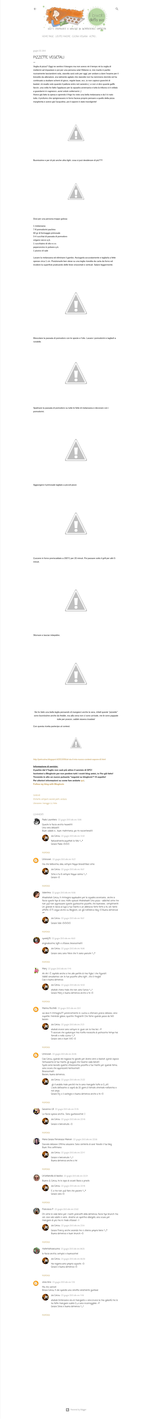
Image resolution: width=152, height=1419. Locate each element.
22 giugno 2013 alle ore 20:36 (64, 1054)
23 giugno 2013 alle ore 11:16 (63, 1282)
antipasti (44, 799)
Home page (48, 36)
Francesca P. (47, 1209)
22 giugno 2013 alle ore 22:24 (76, 1176)
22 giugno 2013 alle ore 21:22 (73, 1080)
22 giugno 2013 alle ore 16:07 (72, 869)
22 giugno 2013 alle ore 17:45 (59, 969)
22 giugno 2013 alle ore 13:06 (69, 820)
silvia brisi (46, 1282)
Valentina (46, 892)
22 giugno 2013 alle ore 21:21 (72, 1024)
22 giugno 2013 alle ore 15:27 (64, 859)
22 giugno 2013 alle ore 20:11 (69, 1008)
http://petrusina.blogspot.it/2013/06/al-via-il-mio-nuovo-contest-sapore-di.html (69, 759)
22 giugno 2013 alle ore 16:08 (72, 948)
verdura (63, 799)
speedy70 (46, 938)
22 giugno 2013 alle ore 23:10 (72, 1225)
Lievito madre (62, 36)
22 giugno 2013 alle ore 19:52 (73, 985)
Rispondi (46, 852)
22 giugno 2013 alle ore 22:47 (73, 1152)
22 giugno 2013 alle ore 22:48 (73, 1186)
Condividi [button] (36, 795)
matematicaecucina (51, 1248)
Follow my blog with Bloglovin (48, 784)
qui (82, 780)
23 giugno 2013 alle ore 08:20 (72, 1249)
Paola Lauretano (49, 819)
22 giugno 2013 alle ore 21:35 (67, 1109)
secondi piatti (54, 799)
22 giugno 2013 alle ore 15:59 (63, 893)
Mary (44, 968)
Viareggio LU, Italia (49, 803)
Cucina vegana (80, 36)
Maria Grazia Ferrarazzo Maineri (57, 1139)
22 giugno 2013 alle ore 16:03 (63, 938)
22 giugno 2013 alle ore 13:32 (73, 836)
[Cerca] (117, 8)
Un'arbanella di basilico (52, 1176)
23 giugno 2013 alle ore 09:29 (73, 1259)
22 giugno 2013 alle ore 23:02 (67, 1209)
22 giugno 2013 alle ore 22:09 (85, 1139)
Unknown (46, 859)
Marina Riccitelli (49, 1008)
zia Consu (55, 836)
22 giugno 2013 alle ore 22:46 (73, 1119)
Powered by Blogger (78, 1409)
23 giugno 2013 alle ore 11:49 (72, 1295)
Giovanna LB (48, 1109)
